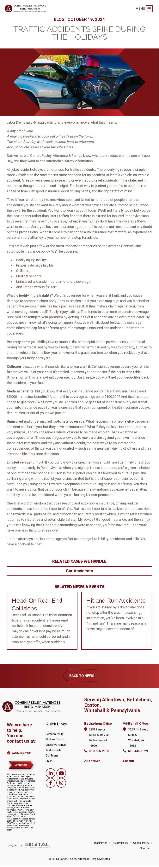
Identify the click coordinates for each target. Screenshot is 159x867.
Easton (128, 761)
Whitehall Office (135, 723)
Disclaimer (100, 842)
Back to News (81, 676)
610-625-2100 (99, 751)
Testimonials (53, 750)
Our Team (52, 755)
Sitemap (145, 848)
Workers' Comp (55, 739)
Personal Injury (55, 733)
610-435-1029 (138, 751)
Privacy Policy (120, 842)
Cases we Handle (56, 744)
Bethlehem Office (98, 723)
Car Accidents (79, 570)
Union (49, 761)
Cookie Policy (141, 842)
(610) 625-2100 (21, 753)
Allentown (92, 761)
